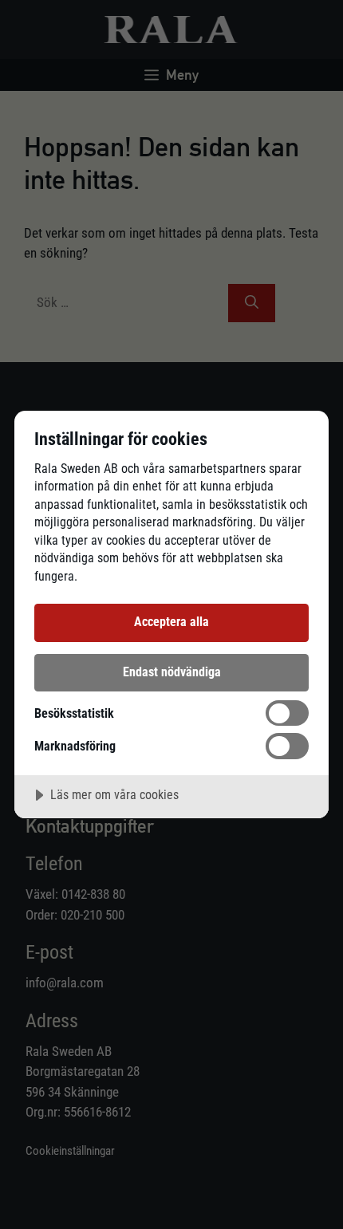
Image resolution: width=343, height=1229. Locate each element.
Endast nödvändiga (172, 671)
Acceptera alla (171, 621)
